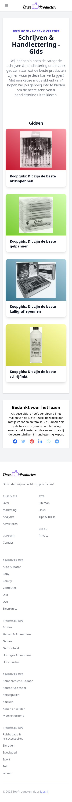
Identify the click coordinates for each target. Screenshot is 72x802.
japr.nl (44, 791)
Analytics (9, 517)
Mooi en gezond (13, 716)
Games (7, 641)
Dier (5, 595)
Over (6, 503)
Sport (6, 759)
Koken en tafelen (14, 709)
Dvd (5, 602)
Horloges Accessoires (17, 655)
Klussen (8, 702)
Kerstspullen (11, 695)
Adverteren (10, 524)
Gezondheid (11, 648)
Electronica (10, 608)
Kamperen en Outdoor (18, 681)
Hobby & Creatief (45, 31)
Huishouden (11, 662)
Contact (8, 542)
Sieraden (9, 745)
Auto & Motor (12, 567)
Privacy (43, 536)
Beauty (7, 581)
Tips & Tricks (47, 517)
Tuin (5, 766)
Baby (6, 574)
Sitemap (44, 503)
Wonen (7, 773)
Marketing (10, 510)
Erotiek (7, 627)
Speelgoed (21, 31)
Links (42, 510)
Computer (9, 588)
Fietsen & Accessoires (17, 634)
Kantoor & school (14, 688)
